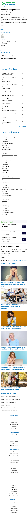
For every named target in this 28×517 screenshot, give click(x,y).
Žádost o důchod (14, 439)
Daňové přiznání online (14, 496)
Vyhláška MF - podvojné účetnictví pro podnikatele (14, 189)
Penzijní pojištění (14, 443)
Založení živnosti (14, 468)
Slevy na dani (14, 489)
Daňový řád (4, 172)
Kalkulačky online (14, 502)
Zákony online (14, 504)
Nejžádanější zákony (10, 132)
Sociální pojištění (14, 434)
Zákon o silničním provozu (8, 212)
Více (24, 226)
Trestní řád (4, 201)
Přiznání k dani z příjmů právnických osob (10, 399)
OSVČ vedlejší (14, 479)
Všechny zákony (22, 217)
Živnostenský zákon (6, 149)
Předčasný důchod (14, 441)
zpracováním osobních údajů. (20, 260)
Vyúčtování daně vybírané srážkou (9, 410)
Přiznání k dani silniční (6, 405)
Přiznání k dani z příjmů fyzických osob (10, 396)
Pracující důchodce (14, 445)
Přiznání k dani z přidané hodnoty (8, 402)
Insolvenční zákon (6, 206)
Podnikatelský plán (14, 472)
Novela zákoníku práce (14, 455)
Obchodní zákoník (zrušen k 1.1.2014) (11, 178)
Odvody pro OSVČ (14, 420)
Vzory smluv (14, 506)
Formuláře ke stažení (14, 508)
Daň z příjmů (14, 487)
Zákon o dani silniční (6, 160)
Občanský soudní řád (6, 195)
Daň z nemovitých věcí (14, 424)
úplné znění (4, 139)
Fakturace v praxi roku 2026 (9, 232)
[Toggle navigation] (26, 2)
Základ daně (14, 485)
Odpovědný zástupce (14, 477)
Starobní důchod (14, 437)
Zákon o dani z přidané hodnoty (9, 137)
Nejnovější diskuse (9, 69)
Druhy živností (14, 470)
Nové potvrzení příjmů (14, 453)
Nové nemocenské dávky (14, 458)
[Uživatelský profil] (2, 37)
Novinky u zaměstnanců (14, 460)
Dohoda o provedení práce (14, 418)
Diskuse (11, 6)
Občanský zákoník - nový (7, 143)
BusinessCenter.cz (4, 6)
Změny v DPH (14, 426)
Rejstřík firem (14, 512)
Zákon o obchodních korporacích (9, 155)
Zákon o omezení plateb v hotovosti (11, 183)
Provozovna (14, 474)
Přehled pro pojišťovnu (14, 493)
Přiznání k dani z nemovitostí (8, 408)
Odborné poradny (14, 510)
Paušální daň (14, 428)
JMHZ (14, 451)
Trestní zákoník (5, 166)
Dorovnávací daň (14, 422)
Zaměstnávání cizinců (14, 462)
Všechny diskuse (22, 126)
